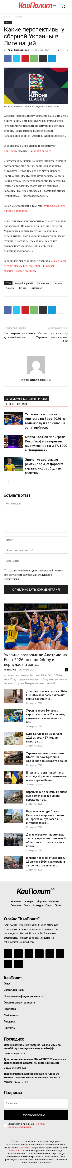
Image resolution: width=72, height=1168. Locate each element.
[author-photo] (36, 374)
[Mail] (29, 953)
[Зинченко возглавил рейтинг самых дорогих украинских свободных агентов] (13, 464)
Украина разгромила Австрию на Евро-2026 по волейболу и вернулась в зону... (35, 660)
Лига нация (43, 283)
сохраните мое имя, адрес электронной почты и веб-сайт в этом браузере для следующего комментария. (33, 575)
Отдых (7, 1068)
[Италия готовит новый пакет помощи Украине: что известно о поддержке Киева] (13, 777)
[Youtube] (18, 964)
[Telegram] (52, 58)
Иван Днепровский (18, 49)
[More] (61, 58)
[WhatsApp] (34, 58)
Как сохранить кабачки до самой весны (19, 335)
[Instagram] (18, 953)
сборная (57, 283)
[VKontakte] (8, 964)
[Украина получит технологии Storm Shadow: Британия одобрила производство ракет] (13, 758)
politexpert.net (42, 150)
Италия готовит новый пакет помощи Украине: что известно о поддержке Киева (47, 776)
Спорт (19, 16)
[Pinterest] (25, 58)
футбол (22, 287)
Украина (10, 287)
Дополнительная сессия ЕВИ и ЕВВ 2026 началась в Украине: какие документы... (46, 695)
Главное (8, 1082)
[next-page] (12, 482)
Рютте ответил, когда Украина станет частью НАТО (52, 337)
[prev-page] (6, 482)
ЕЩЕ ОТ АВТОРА (16, 404)
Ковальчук (10, 669)
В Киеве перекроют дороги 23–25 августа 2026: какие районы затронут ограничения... (46, 861)
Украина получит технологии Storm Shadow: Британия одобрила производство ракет (46, 757)
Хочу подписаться (34, 1115)
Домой (7, 16)
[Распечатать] (43, 58)
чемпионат (37, 287)
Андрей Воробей (24, 283)
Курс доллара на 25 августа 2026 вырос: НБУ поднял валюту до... (44, 737)
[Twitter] (16, 58)
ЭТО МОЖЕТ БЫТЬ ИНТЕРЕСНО (26, 398)
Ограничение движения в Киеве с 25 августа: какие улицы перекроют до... (46, 795)
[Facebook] (8, 58)
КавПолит (10, 150)
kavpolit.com (18, 1150)
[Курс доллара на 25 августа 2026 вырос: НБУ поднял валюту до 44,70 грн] (13, 738)
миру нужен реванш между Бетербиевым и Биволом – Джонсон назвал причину (35, 265)
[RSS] (39, 953)
